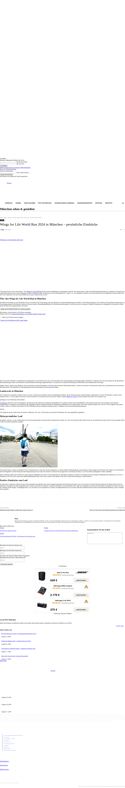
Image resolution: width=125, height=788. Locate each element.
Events (5, 217)
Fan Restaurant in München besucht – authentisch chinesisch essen (18, 648)
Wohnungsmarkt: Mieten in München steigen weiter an (16, 510)
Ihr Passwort (20, 164)
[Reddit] (119, 179)
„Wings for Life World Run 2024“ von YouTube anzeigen (15, 309)
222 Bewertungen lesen (67, 575)
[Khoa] (7, 520)
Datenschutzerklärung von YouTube (28, 314)
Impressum (4, 765)
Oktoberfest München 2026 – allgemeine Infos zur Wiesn (16, 641)
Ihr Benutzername (22, 162)
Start (1, 217)
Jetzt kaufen (81, 580)
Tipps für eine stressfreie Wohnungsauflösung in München (107, 510)
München (4, 403)
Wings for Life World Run (34, 291)
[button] (123, 203)
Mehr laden (3, 660)
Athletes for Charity (71, 396)
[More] (43, 234)
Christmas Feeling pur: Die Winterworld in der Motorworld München (61, 530)
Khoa (2, 229)
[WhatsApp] (36, 234)
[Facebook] (111, 179)
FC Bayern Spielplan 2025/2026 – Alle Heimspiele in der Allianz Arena (17, 536)
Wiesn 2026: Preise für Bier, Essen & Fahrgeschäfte (14, 656)
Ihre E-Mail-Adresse (23, 172)
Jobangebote (4, 761)
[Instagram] (114, 179)
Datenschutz (4, 769)
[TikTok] (121, 179)
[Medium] (116, 179)
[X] (23, 234)
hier (49, 387)
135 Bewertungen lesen (67, 588)
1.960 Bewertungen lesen (67, 603)
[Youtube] (124, 179)
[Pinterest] (30, 234)
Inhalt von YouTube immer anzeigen (12, 317)
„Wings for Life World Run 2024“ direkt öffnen (14, 320)
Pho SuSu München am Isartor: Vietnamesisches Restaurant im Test (18, 633)
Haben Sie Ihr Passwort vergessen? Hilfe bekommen (15, 167)
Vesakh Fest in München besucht (8, 530)
